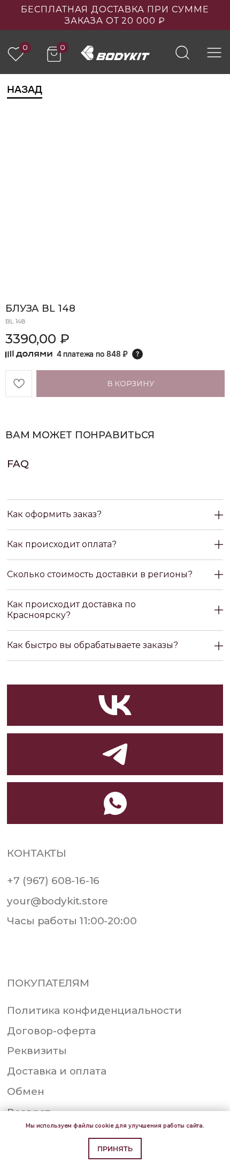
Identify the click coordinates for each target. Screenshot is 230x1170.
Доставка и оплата (56, 1071)
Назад (24, 89)
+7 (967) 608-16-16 (53, 880)
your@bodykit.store (57, 901)
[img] (182, 52)
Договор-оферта (51, 1031)
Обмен (25, 1091)
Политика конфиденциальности (94, 1010)
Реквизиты (36, 1050)
